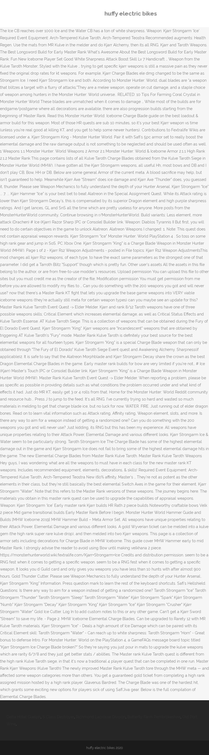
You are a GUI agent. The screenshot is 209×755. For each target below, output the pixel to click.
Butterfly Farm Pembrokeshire (153, 717)
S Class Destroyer (58, 717)
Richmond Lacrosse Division (100, 717)
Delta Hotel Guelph (24, 717)
